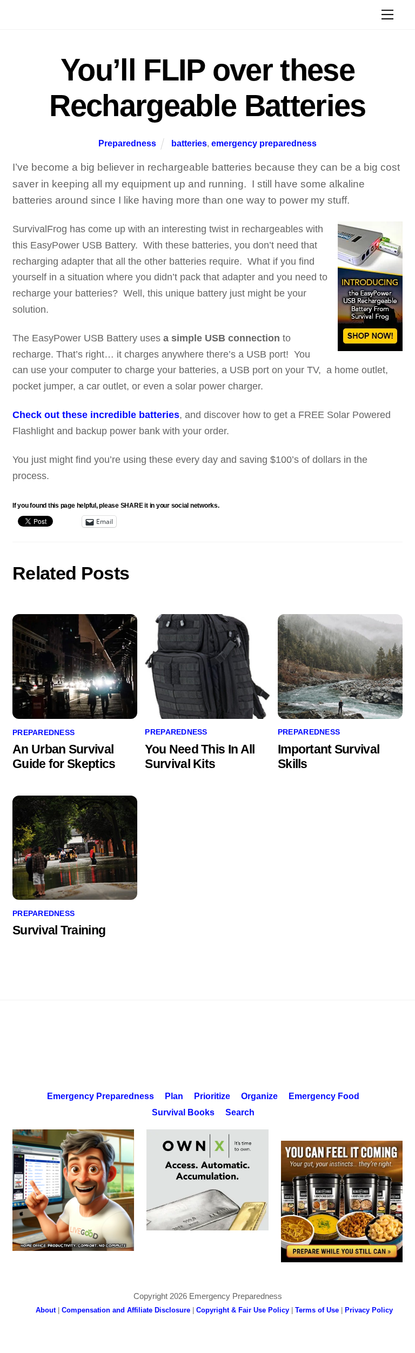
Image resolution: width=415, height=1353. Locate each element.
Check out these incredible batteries (95, 414)
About (46, 1310)
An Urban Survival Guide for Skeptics (63, 756)
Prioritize (212, 1096)
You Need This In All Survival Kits (200, 756)
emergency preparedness (264, 143)
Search (240, 1112)
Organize (259, 1096)
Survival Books (183, 1112)
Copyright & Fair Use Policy (242, 1310)
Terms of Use (317, 1310)
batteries (189, 143)
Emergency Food (324, 1096)
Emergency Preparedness (100, 1096)
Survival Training (58, 930)
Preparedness (127, 143)
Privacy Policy (369, 1310)
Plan (174, 1096)
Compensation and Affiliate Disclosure (126, 1310)
